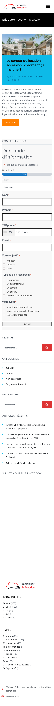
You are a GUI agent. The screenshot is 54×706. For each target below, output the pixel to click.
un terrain (12, 287)
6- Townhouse (10, 657)
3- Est (6, 610)
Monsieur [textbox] (8, 187)
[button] (47, 6)
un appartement (15, 283)
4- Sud (6, 614)
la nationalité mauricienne (20, 307)
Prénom (7, 210)
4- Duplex (7, 653)
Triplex (6, 661)
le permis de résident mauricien (23, 310)
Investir (11, 264)
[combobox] (27, 187)
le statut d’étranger (17, 314)
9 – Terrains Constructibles (16, 664)
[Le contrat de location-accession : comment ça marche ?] (27, 50)
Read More (10, 122)
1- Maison (8, 636)
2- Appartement (10, 639)
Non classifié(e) (13, 378)
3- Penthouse (9, 650)
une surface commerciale (20, 295)
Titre (5, 180)
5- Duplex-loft (9, 668)
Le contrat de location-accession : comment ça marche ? (25, 65)
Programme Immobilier (17, 384)
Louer (10, 268)
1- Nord (6, 603)
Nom (5, 195)
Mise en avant (10, 643)
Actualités (10, 368)
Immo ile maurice (11, 646)
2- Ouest (7, 606)
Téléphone (9, 225)
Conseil (37, 76)
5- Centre (7, 617)
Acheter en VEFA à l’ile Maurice (21, 463)
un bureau (12, 291)
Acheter (11, 260)
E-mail (6, 240)
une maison (13, 279)
